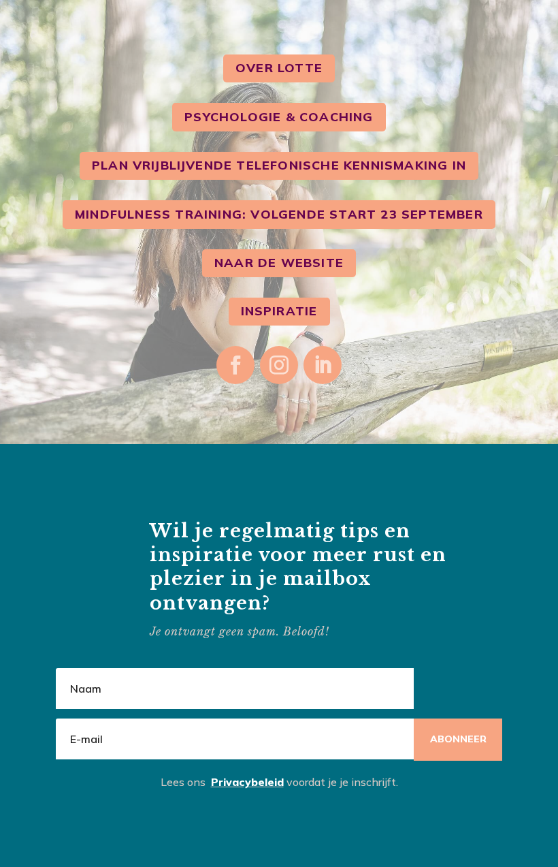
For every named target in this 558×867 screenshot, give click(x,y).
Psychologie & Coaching (278, 117)
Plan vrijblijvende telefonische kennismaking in (279, 165)
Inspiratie (279, 311)
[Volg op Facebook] (235, 365)
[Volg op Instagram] (279, 365)
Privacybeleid (247, 782)
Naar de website (279, 262)
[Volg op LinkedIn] (322, 365)
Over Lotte (279, 68)
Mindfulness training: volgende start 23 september (279, 214)
